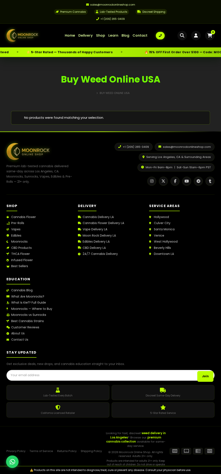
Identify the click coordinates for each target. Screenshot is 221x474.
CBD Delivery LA (94, 248)
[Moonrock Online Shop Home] (31, 35)
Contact (140, 35)
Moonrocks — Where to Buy (31, 309)
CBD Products (21, 248)
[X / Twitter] (163, 181)
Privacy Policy (15, 451)
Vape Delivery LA (95, 229)
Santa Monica (164, 229)
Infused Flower (22, 260)
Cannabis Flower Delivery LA (103, 223)
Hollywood (161, 217)
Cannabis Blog (22, 290)
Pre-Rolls (17, 223)
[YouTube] (186, 181)
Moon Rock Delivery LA (99, 236)
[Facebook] (175, 181)
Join (205, 376)
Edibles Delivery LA (96, 242)
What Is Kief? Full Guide (28, 303)
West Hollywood (166, 242)
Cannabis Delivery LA (98, 217)
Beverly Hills (162, 248)
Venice (159, 236)
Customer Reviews (25, 327)
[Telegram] (198, 181)
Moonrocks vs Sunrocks (28, 315)
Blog (125, 35)
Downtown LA (164, 254)
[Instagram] (151, 181)
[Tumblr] (210, 181)
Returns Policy (67, 451)
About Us (18, 333)
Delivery (85, 35)
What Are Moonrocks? (27, 297)
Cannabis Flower (23, 217)
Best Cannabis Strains (27, 321)
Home (70, 35)
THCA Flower (20, 254)
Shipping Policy (91, 451)
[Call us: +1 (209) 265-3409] (160, 35)
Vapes (16, 229)
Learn (113, 35)
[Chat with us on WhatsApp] (12, 461)
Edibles (16, 236)
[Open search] (182, 35)
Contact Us (19, 340)
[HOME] (93, 93)
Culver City (162, 223)
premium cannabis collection (133, 439)
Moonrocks (19, 242)
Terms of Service (41, 451)
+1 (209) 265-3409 (112, 19)
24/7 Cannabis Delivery (100, 254)
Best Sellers (19, 266)
